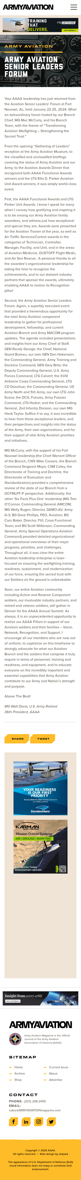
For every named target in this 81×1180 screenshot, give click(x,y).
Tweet (43, 738)
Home (18, 1067)
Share (18, 738)
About (53, 1073)
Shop (18, 1079)
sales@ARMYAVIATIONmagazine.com (35, 1110)
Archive (19, 1073)
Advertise (55, 1079)
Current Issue (58, 1067)
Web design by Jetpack (54, 1154)
